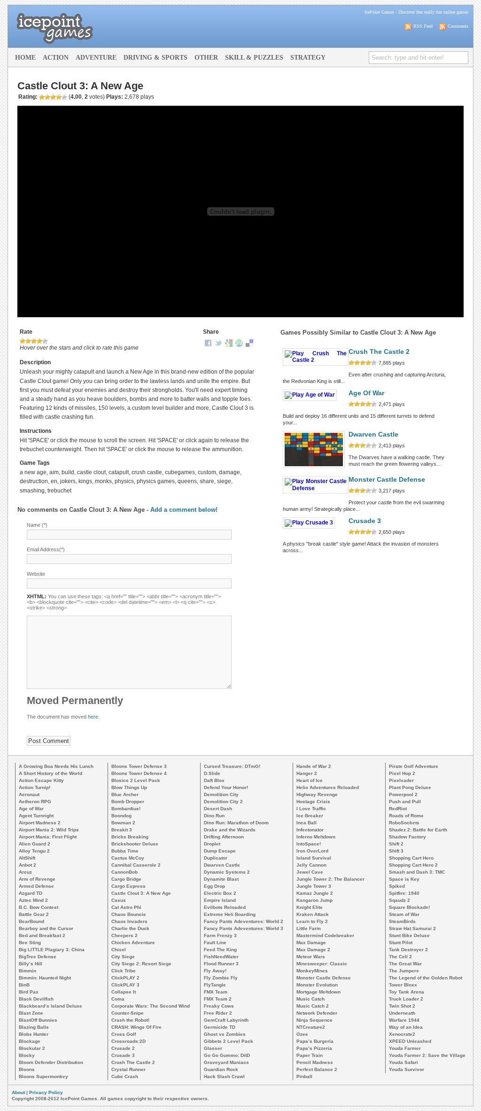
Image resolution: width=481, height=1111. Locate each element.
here (93, 717)
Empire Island (220, 900)
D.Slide (212, 773)
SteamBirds (402, 921)
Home (25, 57)
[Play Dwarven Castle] (314, 468)
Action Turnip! (34, 787)
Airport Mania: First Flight (48, 836)
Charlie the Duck (130, 928)
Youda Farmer (405, 1048)
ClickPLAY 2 (125, 977)
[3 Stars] (34, 341)
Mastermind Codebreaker (325, 935)
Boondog (121, 815)
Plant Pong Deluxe (410, 787)
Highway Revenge (317, 794)
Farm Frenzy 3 (220, 935)
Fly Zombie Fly (221, 977)
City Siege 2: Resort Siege (141, 963)
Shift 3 (396, 850)
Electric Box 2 (220, 893)
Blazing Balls (34, 1027)
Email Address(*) (46, 549)
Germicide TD (219, 1027)
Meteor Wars (310, 956)
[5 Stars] (45, 341)
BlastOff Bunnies (38, 1020)
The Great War (405, 963)
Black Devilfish (36, 998)
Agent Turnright (36, 815)
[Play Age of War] (310, 394)
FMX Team (215, 991)
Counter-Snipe (127, 1013)
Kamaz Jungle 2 (314, 893)
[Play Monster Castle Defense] (316, 488)
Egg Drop (214, 886)
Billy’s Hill (30, 963)
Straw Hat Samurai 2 (412, 928)
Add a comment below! (183, 509)
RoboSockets (404, 822)
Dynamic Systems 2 (227, 872)
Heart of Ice (309, 780)
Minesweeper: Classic (321, 963)
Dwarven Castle (373, 434)
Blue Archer (125, 794)
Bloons (27, 1069)
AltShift (27, 858)
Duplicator (215, 858)
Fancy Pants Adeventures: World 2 (243, 921)
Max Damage (311, 942)
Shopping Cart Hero (411, 858)
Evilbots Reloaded (225, 907)
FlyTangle (215, 984)
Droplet (212, 843)
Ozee (302, 1034)
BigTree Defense (37, 956)
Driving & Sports (155, 57)
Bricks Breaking (129, 836)
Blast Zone (31, 1013)
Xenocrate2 (402, 1034)
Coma (117, 998)
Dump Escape (220, 850)
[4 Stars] (39, 341)
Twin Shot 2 (402, 1006)
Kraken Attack (312, 914)
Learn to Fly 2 (312, 921)
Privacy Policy (46, 1092)
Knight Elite (309, 907)
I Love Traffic (311, 808)
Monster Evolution (317, 984)
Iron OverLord (312, 850)
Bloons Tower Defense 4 (139, 773)
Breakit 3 (121, 829)
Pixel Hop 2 (402, 773)
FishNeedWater (221, 956)
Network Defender (316, 1013)
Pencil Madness (314, 1062)
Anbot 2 (27, 865)
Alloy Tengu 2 (34, 850)
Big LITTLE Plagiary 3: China (52, 949)
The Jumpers (404, 970)
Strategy (308, 57)
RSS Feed (423, 26)
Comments (458, 26)
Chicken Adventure (133, 942)
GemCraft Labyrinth (226, 1020)
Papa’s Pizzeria (314, 1048)
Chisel (118, 949)
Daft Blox (214, 780)
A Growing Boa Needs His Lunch (56, 766)
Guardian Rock (221, 1069)
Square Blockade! (409, 907)
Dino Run (214, 815)
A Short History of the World (50, 773)
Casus (118, 900)
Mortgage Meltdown (318, 991)
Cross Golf (123, 1034)
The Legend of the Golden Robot (425, 977)
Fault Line (215, 942)
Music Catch (310, 998)
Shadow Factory (407, 836)
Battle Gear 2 (34, 914)
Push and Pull (405, 801)
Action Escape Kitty (41, 780)
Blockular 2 (32, 1048)
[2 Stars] (28, 341)
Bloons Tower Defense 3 (139, 766)
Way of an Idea (406, 1027)
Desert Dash (218, 808)
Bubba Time (125, 850)
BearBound (31, 921)
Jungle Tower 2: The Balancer (330, 879)
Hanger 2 (306, 773)
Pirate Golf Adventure (413, 766)
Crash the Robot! (130, 1020)
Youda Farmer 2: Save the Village (427, 1055)
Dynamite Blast (221, 879)
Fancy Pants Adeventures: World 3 (243, 928)
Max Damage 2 (313, 949)
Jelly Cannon (311, 865)
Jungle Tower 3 (313, 886)
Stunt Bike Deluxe (409, 935)
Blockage (29, 1041)
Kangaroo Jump (314, 900)
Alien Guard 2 (34, 843)
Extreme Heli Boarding (230, 914)
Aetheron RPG (35, 801)
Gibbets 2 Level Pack (228, 1041)
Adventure (96, 57)
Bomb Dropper (127, 801)
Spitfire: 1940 (404, 893)
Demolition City (221, 794)
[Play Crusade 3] (309, 522)
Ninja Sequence (314, 1020)
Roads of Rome (406, 815)
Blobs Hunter (33, 1034)
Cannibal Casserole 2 (136, 865)
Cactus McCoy (127, 858)
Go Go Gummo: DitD (227, 1055)
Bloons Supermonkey (43, 1076)
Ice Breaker (309, 815)
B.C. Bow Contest (38, 907)
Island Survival (313, 858)
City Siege (123, 956)
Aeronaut (29, 794)
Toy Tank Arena (406, 991)
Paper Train (309, 1055)
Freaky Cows (219, 1006)
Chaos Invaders (129, 921)
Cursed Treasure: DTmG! (232, 766)
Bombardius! (125, 808)
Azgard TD (30, 893)
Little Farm (308, 928)
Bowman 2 (123, 822)
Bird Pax (29, 991)
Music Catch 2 (312, 1006)
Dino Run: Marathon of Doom (236, 822)
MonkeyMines (312, 970)
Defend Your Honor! (226, 787)
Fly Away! (215, 970)
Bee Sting (30, 942)
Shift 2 (396, 843)
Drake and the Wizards (230, 829)
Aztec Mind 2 (33, 900)
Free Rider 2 (218, 1013)
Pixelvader (401, 780)
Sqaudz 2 (399, 900)
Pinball (304, 1076)
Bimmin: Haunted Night (45, 977)
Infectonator (310, 829)
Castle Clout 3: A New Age (141, 893)
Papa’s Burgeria (315, 1041)
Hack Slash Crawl (224, 1076)
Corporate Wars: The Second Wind (150, 1006)
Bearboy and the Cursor (46, 928)
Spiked (397, 886)
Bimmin (27, 970)
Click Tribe (123, 970)
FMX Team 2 (218, 998)
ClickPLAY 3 (125, 984)
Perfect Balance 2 (316, 1069)
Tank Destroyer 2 (408, 949)
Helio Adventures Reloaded (327, 787)
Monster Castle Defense (387, 479)
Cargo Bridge (126, 879)
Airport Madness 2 (40, 822)
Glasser (213, 1048)
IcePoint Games (379, 12)
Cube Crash (124, 1076)
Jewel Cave (309, 872)
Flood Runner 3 (221, 963)
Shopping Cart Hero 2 (413, 865)
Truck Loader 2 (406, 998)
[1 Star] (22, 341)
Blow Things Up (129, 787)
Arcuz (25, 872)
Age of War (366, 393)
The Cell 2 (400, 956)
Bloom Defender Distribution (51, 1062)
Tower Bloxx (403, 984)
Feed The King (220, 949)
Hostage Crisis (313, 801)
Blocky (27, 1055)
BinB (24, 984)
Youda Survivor (406, 1069)
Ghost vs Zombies (225, 1034)
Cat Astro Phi (126, 907)
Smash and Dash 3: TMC (417, 872)
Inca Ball (306, 822)
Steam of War (404, 914)
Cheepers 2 (124, 935)
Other (206, 57)
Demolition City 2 (223, 801)
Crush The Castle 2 (379, 351)
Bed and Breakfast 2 (42, 935)
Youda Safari (403, 1062)
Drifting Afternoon (224, 836)
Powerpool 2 (403, 794)
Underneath (402, 1013)
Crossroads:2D (128, 1041)
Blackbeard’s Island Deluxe (50, 1006)
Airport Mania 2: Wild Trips (49, 829)
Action (56, 57)
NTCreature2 (310, 1027)
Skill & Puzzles (254, 57)
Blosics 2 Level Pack (135, 780)
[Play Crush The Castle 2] (316, 360)
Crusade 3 (365, 520)
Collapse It (123, 991)
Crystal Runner (128, 1069)
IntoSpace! (308, 843)
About (18, 1092)
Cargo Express (128, 886)
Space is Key (404, 879)
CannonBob (124, 872)
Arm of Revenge (37, 879)
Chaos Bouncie (128, 914)
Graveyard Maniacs (226, 1062)
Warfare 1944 (404, 1020)
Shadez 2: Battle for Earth (418, 829)
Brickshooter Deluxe (134, 843)
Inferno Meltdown (315, 836)
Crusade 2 (123, 1048)
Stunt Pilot (400, 942)
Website (36, 574)
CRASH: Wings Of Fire (136, 1027)
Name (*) (37, 525)
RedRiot (398, 808)
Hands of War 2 (313, 766)
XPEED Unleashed (410, 1041)
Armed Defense (36, 886)
